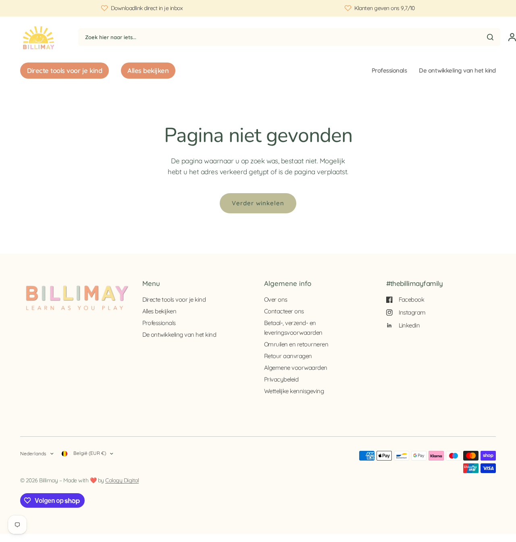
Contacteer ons (284, 311)
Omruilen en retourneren (296, 344)
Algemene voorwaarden (295, 367)
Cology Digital (122, 480)
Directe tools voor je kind (174, 299)
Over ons (275, 299)
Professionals (389, 70)
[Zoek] (490, 37)
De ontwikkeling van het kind (457, 70)
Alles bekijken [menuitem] (148, 70)
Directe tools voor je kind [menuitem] (64, 70)
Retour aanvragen (288, 356)
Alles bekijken (159, 311)
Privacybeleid (281, 379)
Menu (151, 283)
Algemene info (287, 283)
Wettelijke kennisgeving (294, 391)
